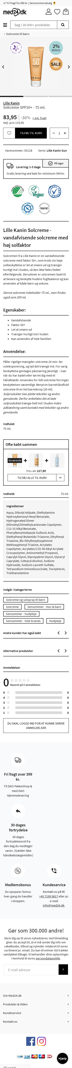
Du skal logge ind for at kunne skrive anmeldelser (36, 725)
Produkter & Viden (15, 1004)
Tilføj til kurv (31, 133)
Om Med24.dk (12, 995)
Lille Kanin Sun (57, 150)
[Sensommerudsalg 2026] (56, 64)
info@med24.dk (53, 905)
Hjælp (62, 1058)
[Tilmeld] (63, 969)
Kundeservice (12, 1013)
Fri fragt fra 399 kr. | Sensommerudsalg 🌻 (31, 3)
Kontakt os (10, 1021)
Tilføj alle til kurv (32, 478)
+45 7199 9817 (48, 896)
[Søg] (63, 25)
